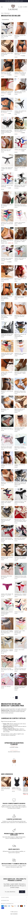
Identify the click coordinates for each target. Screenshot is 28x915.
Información (5, 900)
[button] (18, 55)
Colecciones (6, 13)
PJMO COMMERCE (14, 914)
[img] (14, 746)
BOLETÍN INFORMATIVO (7, 903)
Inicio (2, 13)
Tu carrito (25, 6)
